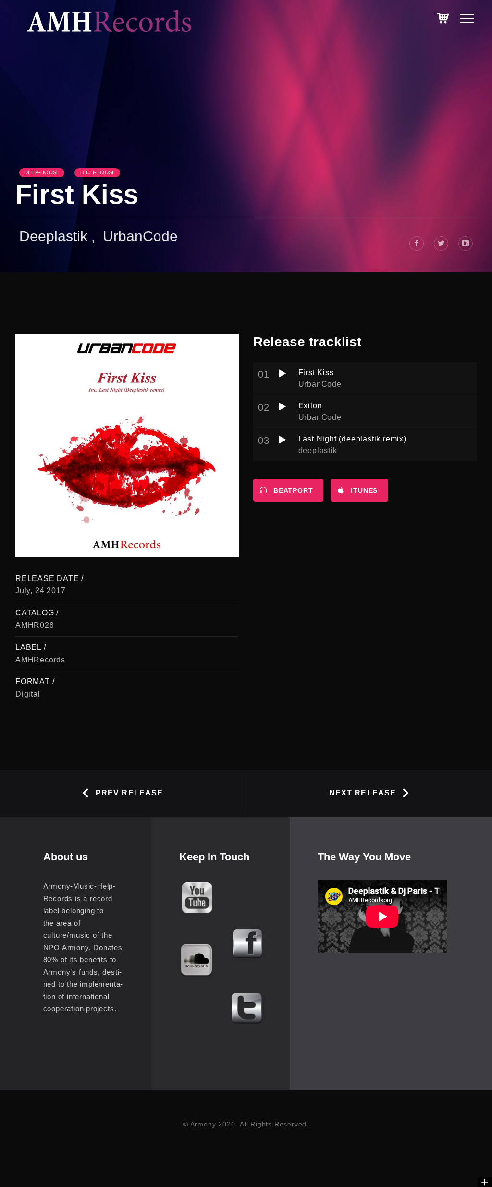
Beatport (293, 490)
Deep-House (42, 172)
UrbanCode (140, 236)
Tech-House (97, 172)
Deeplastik (53, 236)
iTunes (364, 490)
